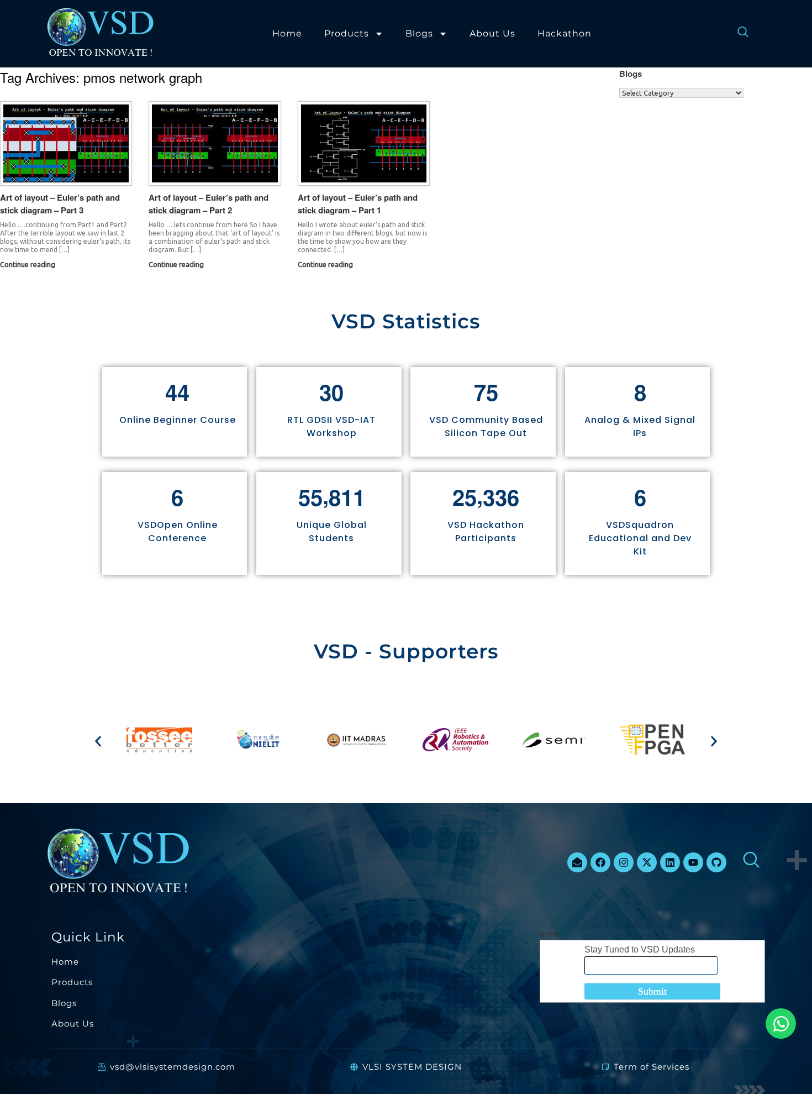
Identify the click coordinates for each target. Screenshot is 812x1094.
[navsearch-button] (737, 34)
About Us (492, 33)
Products (346, 33)
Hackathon (564, 33)
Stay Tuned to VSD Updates (639, 949)
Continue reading (28, 264)
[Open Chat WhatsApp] (781, 1023)
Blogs (419, 33)
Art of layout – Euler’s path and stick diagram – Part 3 (60, 203)
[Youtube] (693, 862)
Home (287, 33)
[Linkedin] (670, 862)
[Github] (716, 862)
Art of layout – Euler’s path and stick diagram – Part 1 (358, 203)
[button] (98, 741)
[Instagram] (624, 862)
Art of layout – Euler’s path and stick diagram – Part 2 (208, 203)
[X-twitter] (647, 862)
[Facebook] (600, 862)
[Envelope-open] (577, 862)
